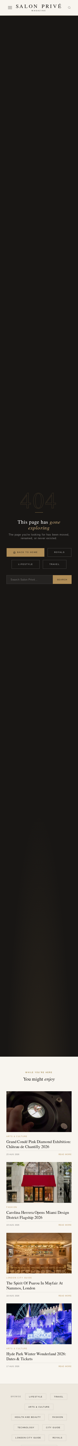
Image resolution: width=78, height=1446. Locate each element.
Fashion (57, 1417)
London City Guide (28, 1438)
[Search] (69, 7)
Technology (26, 1427)
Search (62, 580)
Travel (54, 564)
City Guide (53, 1427)
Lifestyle (25, 564)
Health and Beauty (28, 1417)
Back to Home (27, 552)
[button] (10, 8)
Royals (59, 552)
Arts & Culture (39, 1407)
